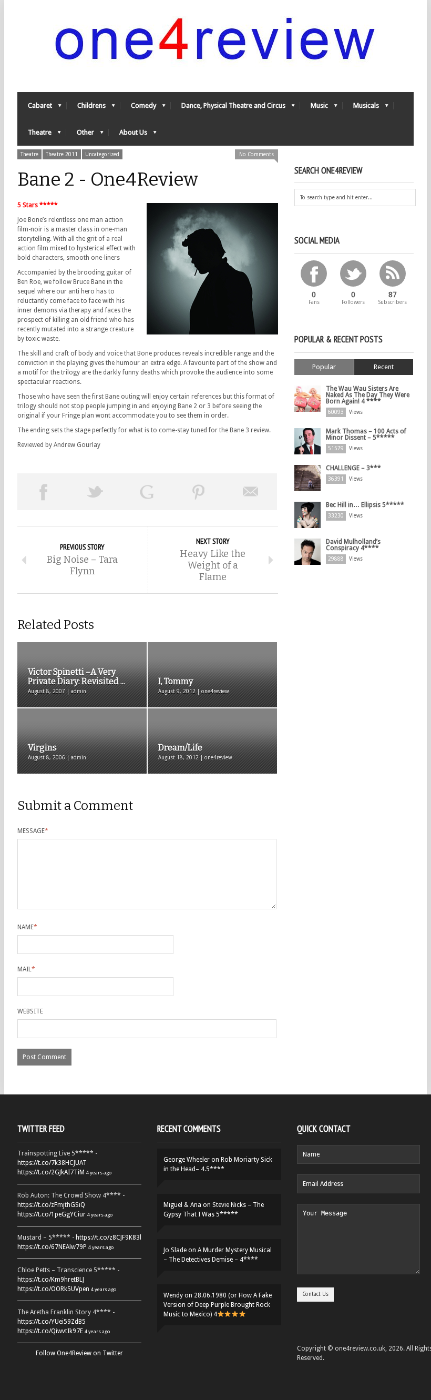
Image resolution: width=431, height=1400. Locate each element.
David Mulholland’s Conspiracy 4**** (353, 545)
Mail (26, 969)
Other (80, 134)
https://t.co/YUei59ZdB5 (51, 1321)
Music (314, 108)
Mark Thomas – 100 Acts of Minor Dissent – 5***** (366, 434)
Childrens (86, 108)
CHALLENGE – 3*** (353, 468)
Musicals (361, 108)
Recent (384, 367)
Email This (251, 491)
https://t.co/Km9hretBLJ (50, 1279)
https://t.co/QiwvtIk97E (50, 1331)
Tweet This (95, 491)
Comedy (138, 108)
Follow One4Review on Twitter (79, 1353)
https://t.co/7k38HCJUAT (52, 1162)
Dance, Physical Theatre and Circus (228, 108)
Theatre (34, 134)
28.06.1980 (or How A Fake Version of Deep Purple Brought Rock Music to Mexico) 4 (217, 1305)
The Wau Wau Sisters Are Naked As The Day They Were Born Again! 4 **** (367, 395)
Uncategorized (102, 154)
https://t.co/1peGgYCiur (51, 1214)
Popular (324, 367)
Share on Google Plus (147, 491)
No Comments (256, 154)
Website (30, 1011)
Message (32, 831)
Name (27, 927)
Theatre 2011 (62, 154)
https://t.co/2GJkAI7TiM (51, 1172)
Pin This (199, 491)
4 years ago (98, 1172)
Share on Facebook (43, 491)
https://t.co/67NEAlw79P (52, 1247)
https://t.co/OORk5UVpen (53, 1289)
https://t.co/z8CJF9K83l (108, 1237)
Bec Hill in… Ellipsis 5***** (365, 505)
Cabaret (34, 108)
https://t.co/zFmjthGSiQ (51, 1205)
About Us (128, 134)
